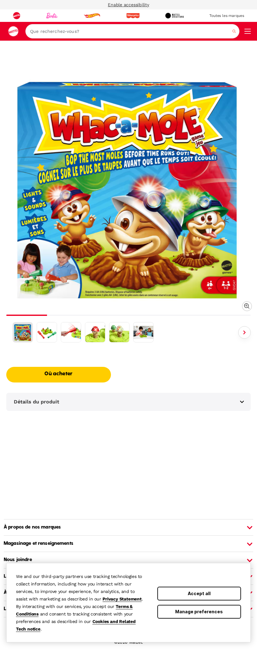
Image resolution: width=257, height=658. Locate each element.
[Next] (244, 332)
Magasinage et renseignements (38, 543)
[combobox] (132, 31)
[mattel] (16, 15)
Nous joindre (18, 560)
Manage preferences (199, 611)
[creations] (174, 15)
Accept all (199, 593)
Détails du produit (36, 402)
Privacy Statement (122, 598)
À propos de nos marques (32, 527)
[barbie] (52, 15)
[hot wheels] (92, 15)
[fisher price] (133, 15)
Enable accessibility (128, 5)
